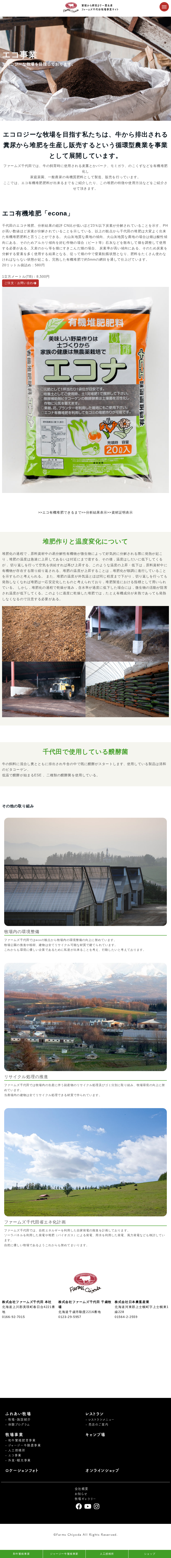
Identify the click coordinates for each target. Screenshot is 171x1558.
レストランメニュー (101, 1419)
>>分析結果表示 (94, 512)
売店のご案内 (98, 1424)
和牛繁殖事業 (21, 1553)
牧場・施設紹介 (19, 1419)
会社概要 (81, 1488)
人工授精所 (16, 1450)
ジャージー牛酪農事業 (24, 1445)
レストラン (95, 1414)
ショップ (149, 1553)
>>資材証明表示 (120, 512)
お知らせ (81, 1493)
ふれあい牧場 (18, 1414)
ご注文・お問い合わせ (20, 283)
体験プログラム (19, 1424)
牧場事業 (14, 1434)
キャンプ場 (96, 1434)
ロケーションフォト (21, 1470)
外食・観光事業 (19, 1460)
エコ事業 (14, 1455)
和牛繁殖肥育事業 (22, 1440)
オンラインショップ (102, 1470)
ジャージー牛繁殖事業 (64, 1553)
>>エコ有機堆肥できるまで (60, 512)
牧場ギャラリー (85, 1498)
